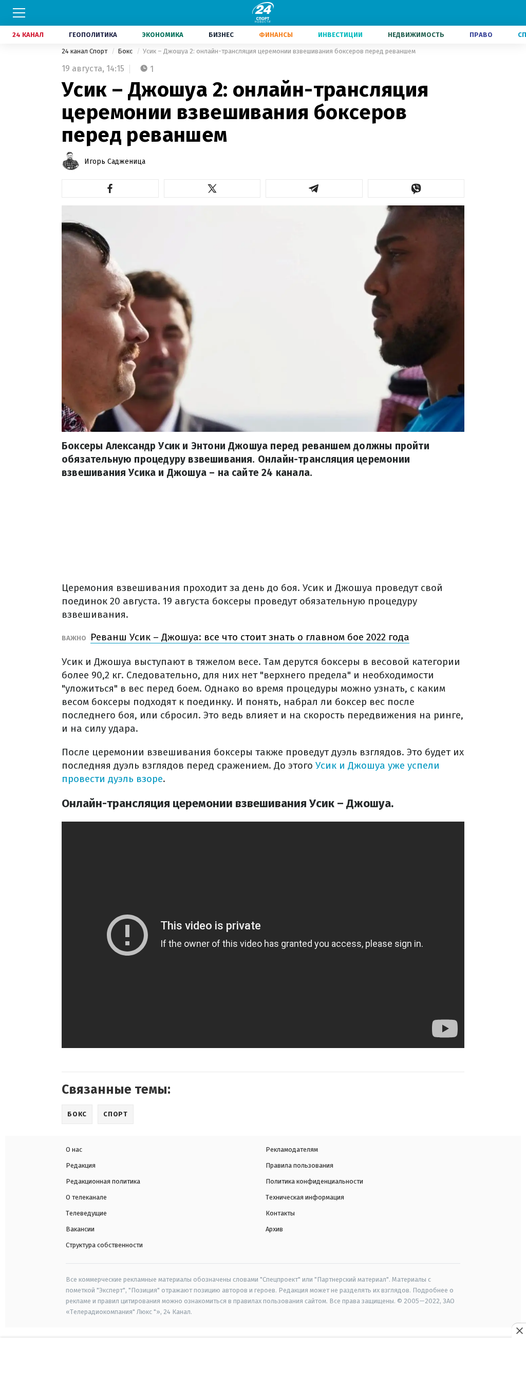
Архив (274, 1229)
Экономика (162, 35)
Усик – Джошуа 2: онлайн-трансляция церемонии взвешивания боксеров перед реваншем (279, 51)
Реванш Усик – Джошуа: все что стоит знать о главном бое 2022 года (249, 637)
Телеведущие (86, 1213)
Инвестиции (340, 35)
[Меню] (19, 12)
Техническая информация (305, 1197)
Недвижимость (416, 35)
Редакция (81, 1165)
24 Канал (28, 35)
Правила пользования (299, 1165)
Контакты (280, 1213)
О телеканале (86, 1197)
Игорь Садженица (114, 161)
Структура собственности (104, 1245)
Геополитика (93, 35)
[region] (263, 1364)
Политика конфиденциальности (314, 1181)
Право (481, 35)
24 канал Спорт (85, 51)
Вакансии (80, 1229)
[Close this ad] (519, 1330)
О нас (74, 1149)
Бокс (126, 51)
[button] (110, 188)
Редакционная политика (103, 1181)
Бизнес (221, 35)
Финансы (276, 35)
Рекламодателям (292, 1149)
